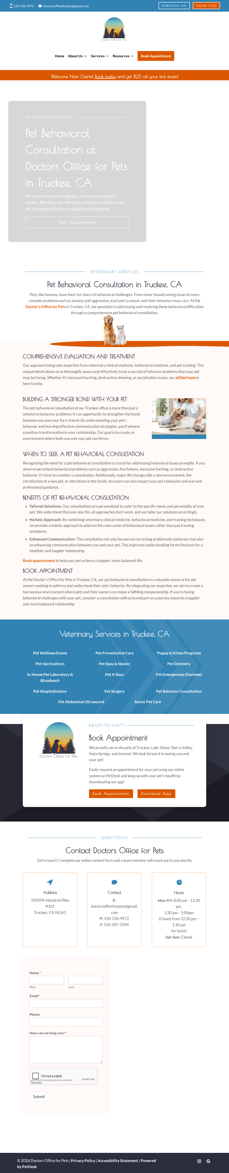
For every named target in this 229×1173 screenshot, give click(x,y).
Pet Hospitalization (50, 691)
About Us (75, 56)
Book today (105, 76)
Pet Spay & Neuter (114, 663)
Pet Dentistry (179, 663)
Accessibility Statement (118, 1160)
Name (35, 973)
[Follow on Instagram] (199, 1161)
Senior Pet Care (147, 701)
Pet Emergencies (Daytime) (179, 674)
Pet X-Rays (114, 674)
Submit (39, 1096)
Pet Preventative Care (114, 653)
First (32, 987)
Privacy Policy (83, 1160)
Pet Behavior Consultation (179, 691)
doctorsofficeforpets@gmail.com (66, 6)
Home (59, 56)
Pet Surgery (114, 691)
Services (98, 56)
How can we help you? (48, 1033)
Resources (121, 56)
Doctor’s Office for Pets (45, 306)
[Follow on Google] (208, 1161)
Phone (35, 1014)
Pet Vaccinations (50, 663)
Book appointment (39, 560)
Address (50, 892)
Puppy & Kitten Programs (179, 653)
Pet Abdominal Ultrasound (81, 701)
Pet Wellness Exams (50, 653)
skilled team (185, 377)
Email (35, 996)
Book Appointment (77, 222)
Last (71, 987)
